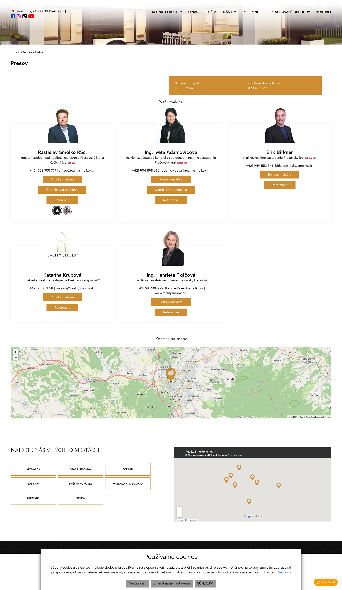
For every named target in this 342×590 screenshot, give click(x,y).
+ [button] (15, 352)
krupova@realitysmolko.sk (74, 288)
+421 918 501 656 (150, 288)
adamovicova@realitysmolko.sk (185, 170)
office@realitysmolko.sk (76, 170)
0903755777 (257, 88)
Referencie (62, 200)
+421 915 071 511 (41, 288)
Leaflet (291, 416)
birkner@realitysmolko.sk (293, 166)
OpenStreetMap (313, 416)
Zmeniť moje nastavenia (171, 583)
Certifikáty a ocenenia (62, 190)
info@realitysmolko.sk (264, 83)
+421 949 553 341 (259, 166)
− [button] (15, 357)
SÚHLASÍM (205, 583)
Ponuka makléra (62, 179)
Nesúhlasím (138, 583)
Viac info (284, 572)
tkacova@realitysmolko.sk (184, 288)
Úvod (16, 52)
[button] (167, 12)
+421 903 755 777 (43, 170)
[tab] (33, 469)
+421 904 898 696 (146, 170)
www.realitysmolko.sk (170, 293)
